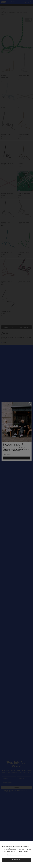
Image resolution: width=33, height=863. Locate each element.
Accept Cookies (16, 859)
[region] (16, 852)
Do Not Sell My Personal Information (16, 855)
